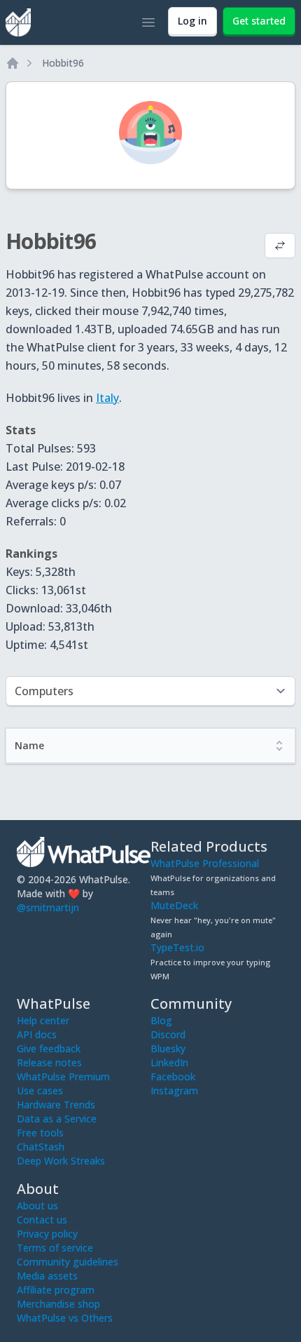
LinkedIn (169, 1062)
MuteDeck (174, 905)
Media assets (47, 1275)
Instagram (174, 1090)
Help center (43, 1020)
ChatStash (40, 1146)
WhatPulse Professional (204, 863)
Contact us (42, 1219)
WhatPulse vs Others (65, 1317)
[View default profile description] (280, 247)
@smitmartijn (48, 907)
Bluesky (168, 1048)
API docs (37, 1034)
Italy (107, 397)
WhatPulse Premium (63, 1076)
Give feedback (48, 1048)
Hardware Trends (56, 1104)
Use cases (40, 1090)
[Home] (13, 63)
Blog (161, 1020)
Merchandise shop (58, 1303)
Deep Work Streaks (61, 1160)
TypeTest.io (177, 947)
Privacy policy (47, 1233)
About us (37, 1205)
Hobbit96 (63, 62)
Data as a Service (57, 1118)
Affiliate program (55, 1289)
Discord (168, 1034)
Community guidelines (67, 1261)
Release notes (49, 1062)
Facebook (172, 1076)
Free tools (40, 1132)
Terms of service (55, 1247)
